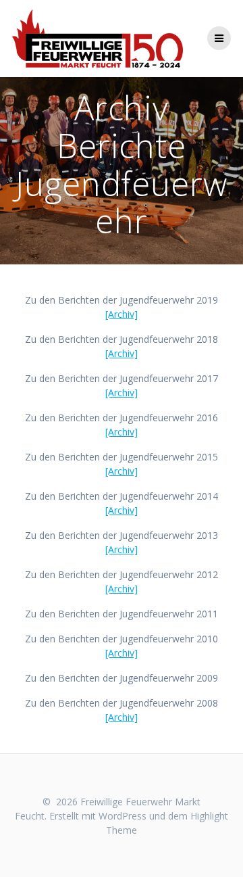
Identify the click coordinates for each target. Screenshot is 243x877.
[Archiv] (121, 314)
